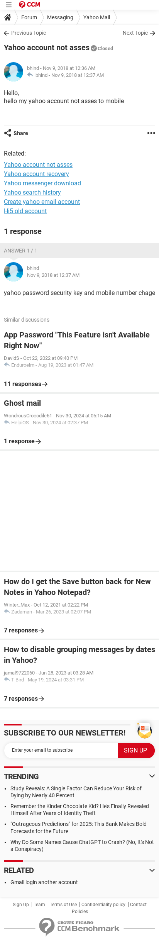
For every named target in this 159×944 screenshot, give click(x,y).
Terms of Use (63, 904)
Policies (80, 911)
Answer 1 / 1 (20, 250)
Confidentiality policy (103, 904)
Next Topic (135, 33)
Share (21, 133)
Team (39, 904)
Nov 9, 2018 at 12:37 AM (77, 75)
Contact (138, 904)
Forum (29, 17)
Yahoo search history (32, 192)
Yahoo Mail (96, 17)
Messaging (60, 17)
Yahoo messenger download (42, 183)
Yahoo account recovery (36, 174)
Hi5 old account (25, 211)
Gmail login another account (44, 882)
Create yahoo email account (42, 201)
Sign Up (21, 904)
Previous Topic (28, 33)
